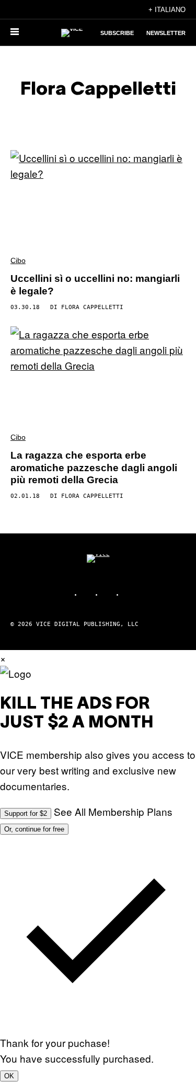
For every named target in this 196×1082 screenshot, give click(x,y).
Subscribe (117, 33)
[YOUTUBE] (129, 594)
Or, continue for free (34, 829)
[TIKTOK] (108, 594)
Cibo (18, 260)
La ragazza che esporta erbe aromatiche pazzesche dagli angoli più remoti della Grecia (93, 468)
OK (9, 1076)
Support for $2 (25, 813)
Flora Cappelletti (92, 307)
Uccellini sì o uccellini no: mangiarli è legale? (95, 285)
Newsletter (166, 33)
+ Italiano (167, 10)
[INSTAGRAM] (88, 594)
